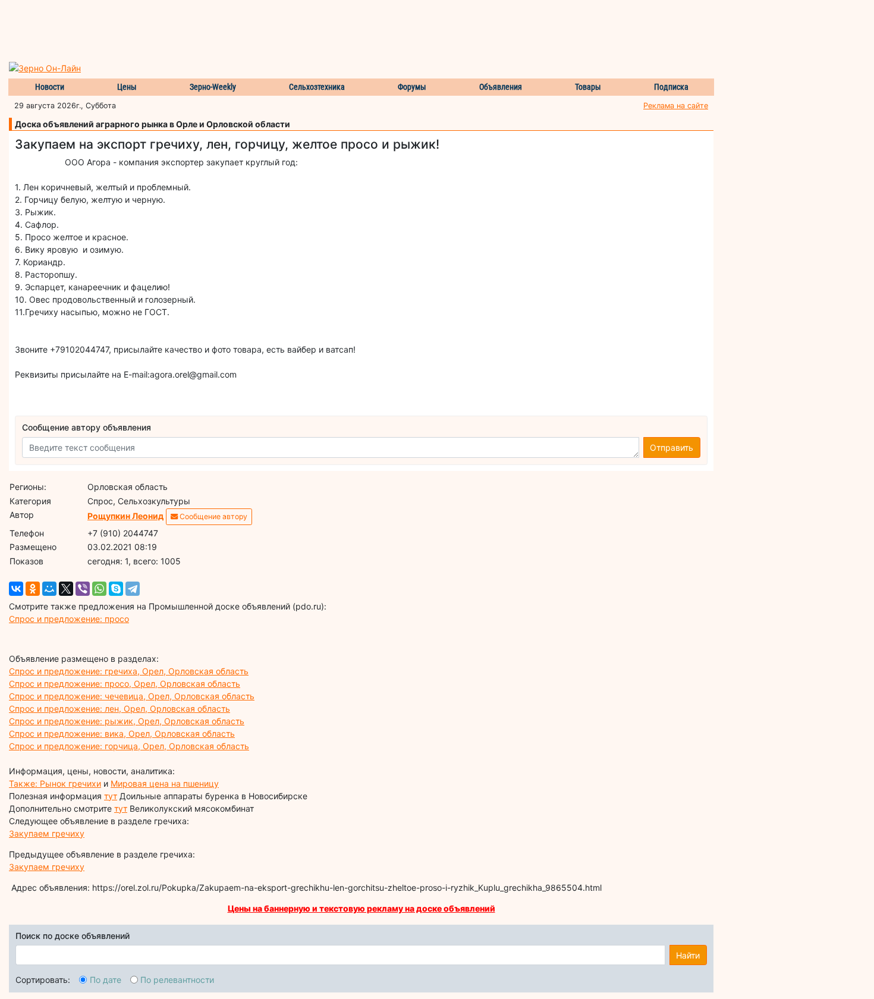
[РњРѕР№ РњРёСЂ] (49, 589)
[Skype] (116, 589)
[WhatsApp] (99, 589)
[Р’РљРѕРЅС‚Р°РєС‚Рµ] (16, 589)
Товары (588, 87)
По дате (105, 980)
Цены (127, 87)
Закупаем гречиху (46, 833)
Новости (49, 87)
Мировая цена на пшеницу (165, 783)
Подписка (671, 87)
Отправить (671, 447)
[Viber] (83, 589)
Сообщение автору (212, 516)
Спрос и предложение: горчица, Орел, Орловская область (129, 746)
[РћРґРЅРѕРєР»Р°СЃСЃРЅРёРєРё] (33, 589)
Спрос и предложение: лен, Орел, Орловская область (119, 708)
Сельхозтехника (317, 87)
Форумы (412, 87)
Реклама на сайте (675, 105)
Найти (688, 955)
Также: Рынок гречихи (55, 783)
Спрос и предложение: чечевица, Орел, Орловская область (131, 696)
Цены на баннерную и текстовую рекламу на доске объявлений (361, 908)
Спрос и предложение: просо (69, 619)
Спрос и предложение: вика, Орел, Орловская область (122, 733)
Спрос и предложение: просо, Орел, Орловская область (124, 683)
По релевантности (177, 980)
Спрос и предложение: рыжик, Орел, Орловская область (126, 721)
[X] (66, 589)
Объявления (500, 87)
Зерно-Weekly (213, 87)
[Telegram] (132, 589)
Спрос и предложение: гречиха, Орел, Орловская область (129, 671)
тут (110, 796)
